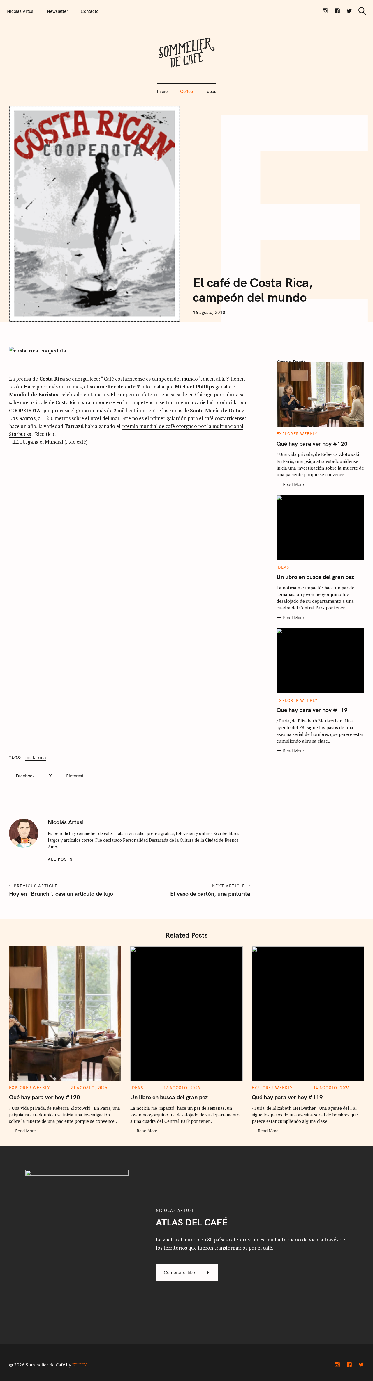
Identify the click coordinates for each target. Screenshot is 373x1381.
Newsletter (57, 11)
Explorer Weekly (297, 433)
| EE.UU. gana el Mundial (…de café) (49, 441)
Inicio (162, 91)
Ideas (210, 91)
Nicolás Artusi (20, 11)
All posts (60, 859)
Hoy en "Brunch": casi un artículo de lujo (61, 893)
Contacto (89, 11)
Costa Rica (35, 757)
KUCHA (80, 1365)
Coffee (186, 91)
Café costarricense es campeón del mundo (151, 378)
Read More (293, 484)
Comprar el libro (180, 1272)
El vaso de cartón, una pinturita (210, 893)
